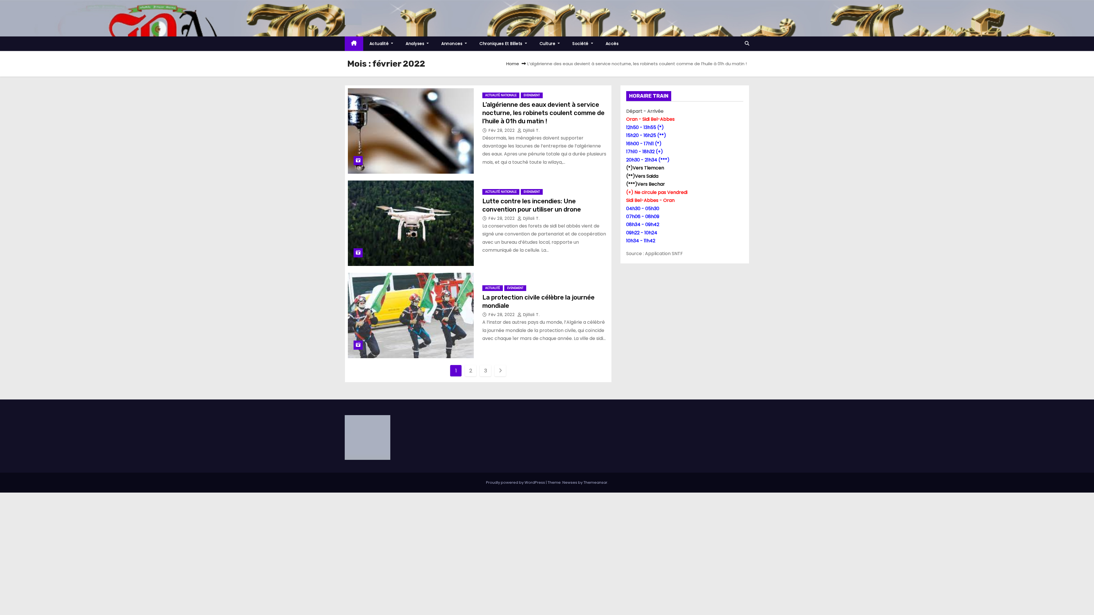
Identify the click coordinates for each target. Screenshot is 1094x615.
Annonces (452, 43)
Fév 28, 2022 (502, 130)
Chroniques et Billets (501, 43)
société (581, 43)
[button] (747, 43)
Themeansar (595, 482)
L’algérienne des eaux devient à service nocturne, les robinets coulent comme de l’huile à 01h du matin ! (543, 113)
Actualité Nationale (501, 95)
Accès (612, 43)
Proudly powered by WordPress (516, 482)
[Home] (354, 43)
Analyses (416, 43)
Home (512, 64)
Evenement (532, 95)
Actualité (380, 43)
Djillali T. (531, 130)
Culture (548, 43)
